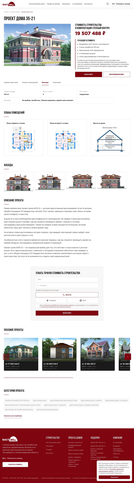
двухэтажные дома (39, 400)
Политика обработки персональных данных (56, 478)
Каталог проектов (75, 442)
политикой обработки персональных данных (56, 307)
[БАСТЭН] (10, 438)
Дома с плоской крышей (97, 450)
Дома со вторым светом (97, 454)
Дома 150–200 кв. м (98, 446)
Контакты (88, 4)
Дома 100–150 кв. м (98, 442)
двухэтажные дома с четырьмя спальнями (84, 405)
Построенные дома (37, 4)
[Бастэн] (9, 3)
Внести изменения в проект (116, 74)
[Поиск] (107, 4)
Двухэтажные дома (75, 453)
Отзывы (49, 449)
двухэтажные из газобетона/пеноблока (19, 409)
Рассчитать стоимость (15, 464)
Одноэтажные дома (75, 450)
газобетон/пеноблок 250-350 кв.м (17, 400)
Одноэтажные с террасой (74, 461)
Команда (116, 446)
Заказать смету (88, 74)
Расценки (66, 4)
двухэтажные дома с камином (91, 400)
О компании (77, 4)
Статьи (116, 457)
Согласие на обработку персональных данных (88, 478)
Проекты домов (53, 4)
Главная (6, 12)
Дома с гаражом (74, 457)
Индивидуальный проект (74, 446)
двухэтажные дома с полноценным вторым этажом (22, 405)
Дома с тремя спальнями (73, 465)
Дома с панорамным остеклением (98, 458)
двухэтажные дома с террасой (55, 405)
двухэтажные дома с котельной (116, 400)
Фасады (45, 82)
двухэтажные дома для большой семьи (63, 400)
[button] (121, 4)
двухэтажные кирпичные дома (47, 409)
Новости (116, 453)
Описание (57, 82)
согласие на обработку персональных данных (58, 305)
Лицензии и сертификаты (118, 450)
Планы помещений (30, 82)
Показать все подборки (13, 416)
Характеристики (11, 82)
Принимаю (114, 477)
